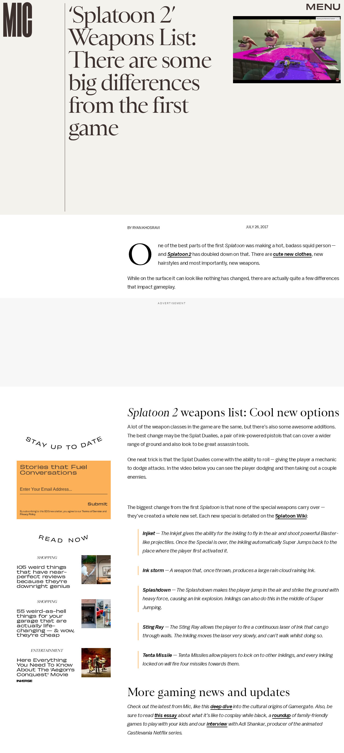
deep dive (221, 706)
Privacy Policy (27, 514)
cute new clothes (292, 254)
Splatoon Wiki (291, 516)
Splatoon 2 (179, 254)
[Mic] (17, 19)
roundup (281, 715)
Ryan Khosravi (146, 228)
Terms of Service (92, 511)
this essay (166, 715)
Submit (98, 503)
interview (217, 724)
